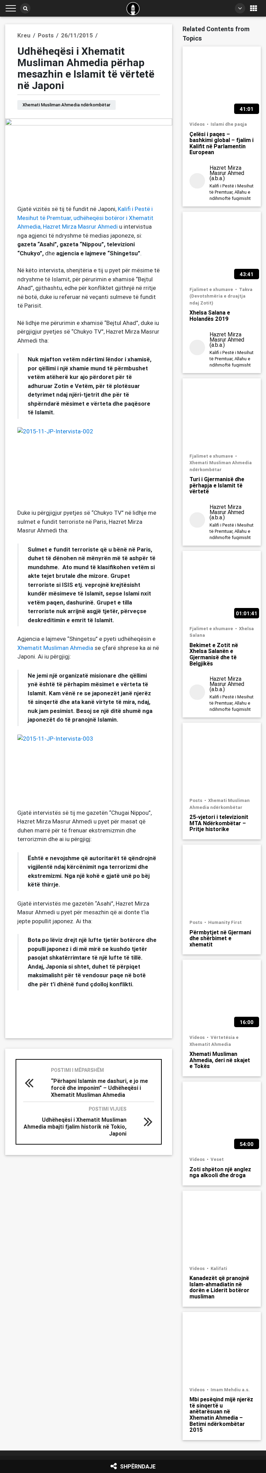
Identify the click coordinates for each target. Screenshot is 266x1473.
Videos (197, 124)
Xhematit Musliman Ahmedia (55, 648)
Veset (217, 1159)
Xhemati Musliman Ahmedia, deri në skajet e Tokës (219, 1059)
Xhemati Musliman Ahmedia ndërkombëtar (66, 105)
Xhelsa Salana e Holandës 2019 (209, 315)
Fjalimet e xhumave (211, 289)
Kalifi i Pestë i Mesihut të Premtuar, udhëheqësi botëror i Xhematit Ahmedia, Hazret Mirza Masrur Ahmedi (85, 217)
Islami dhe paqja (229, 124)
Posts (196, 800)
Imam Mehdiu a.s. (230, 1390)
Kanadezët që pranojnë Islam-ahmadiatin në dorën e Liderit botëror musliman (219, 1286)
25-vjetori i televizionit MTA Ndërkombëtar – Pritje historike (218, 822)
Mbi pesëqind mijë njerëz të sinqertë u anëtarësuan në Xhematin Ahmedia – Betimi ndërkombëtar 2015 (221, 1414)
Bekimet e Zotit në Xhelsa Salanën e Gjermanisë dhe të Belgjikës (213, 654)
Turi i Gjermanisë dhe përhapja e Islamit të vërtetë (216, 485)
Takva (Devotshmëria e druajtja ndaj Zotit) (220, 296)
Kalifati (219, 1268)
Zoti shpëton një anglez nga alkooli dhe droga (220, 1172)
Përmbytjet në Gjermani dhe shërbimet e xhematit (220, 938)
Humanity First (225, 922)
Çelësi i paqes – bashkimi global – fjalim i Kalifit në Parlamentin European (221, 143)
